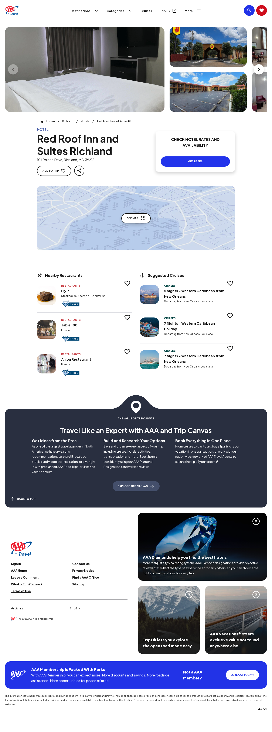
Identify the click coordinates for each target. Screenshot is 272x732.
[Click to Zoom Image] (84, 69)
